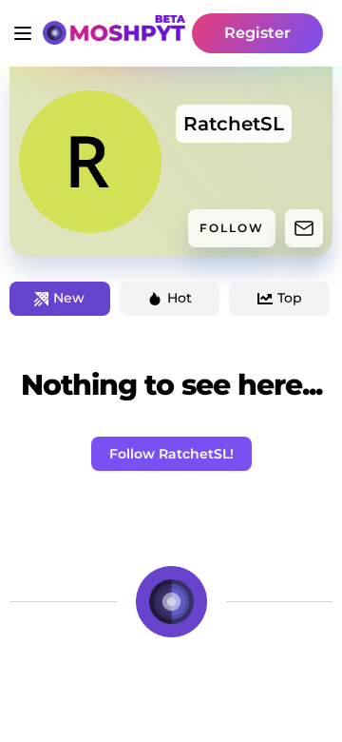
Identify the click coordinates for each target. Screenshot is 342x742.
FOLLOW (232, 228)
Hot (179, 297)
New (69, 297)
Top (289, 297)
